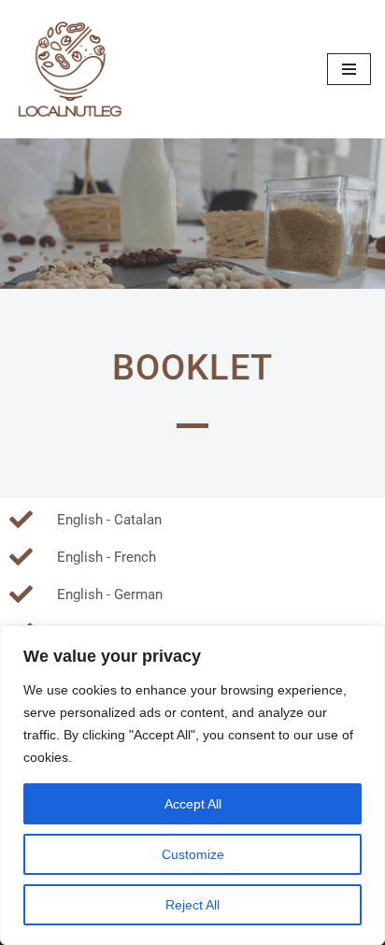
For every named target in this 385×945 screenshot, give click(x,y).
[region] (192, 785)
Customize (193, 854)
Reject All (192, 904)
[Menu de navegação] (349, 69)
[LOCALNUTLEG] (70, 69)
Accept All (192, 803)
